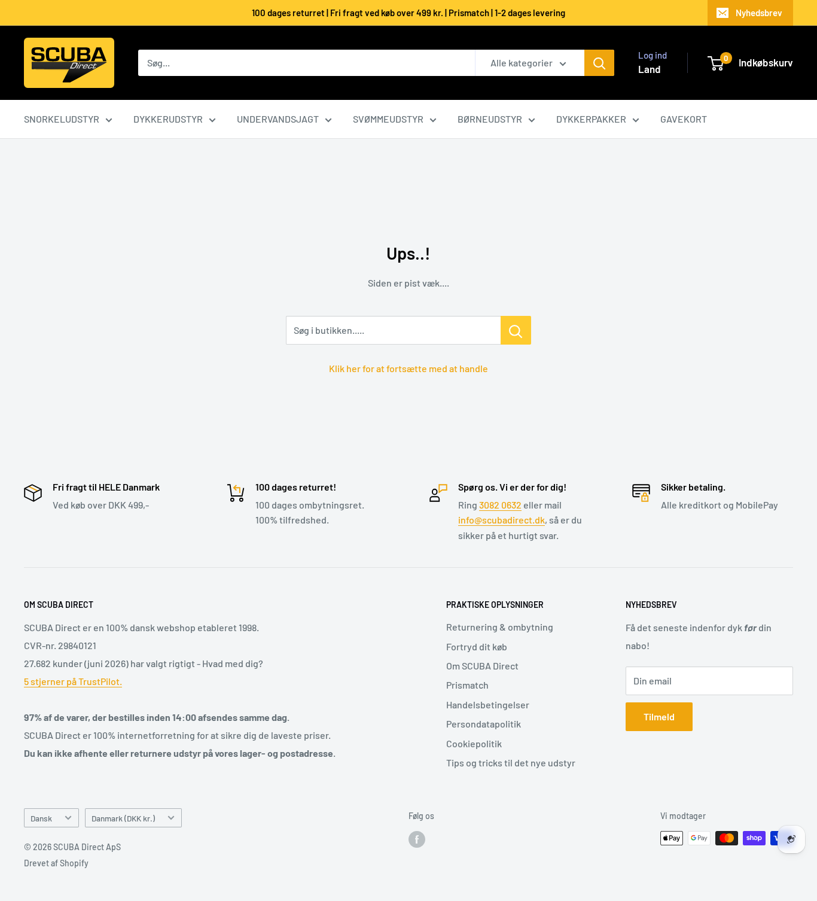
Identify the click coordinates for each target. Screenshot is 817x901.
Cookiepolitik (474, 743)
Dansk (41, 818)
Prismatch (467, 684)
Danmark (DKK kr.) (123, 818)
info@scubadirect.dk (501, 519)
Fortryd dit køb (476, 646)
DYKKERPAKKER (591, 118)
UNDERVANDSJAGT (278, 118)
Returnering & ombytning (499, 626)
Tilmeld (659, 716)
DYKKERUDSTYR (168, 118)
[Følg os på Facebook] (416, 839)
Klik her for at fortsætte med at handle (408, 368)
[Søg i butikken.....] (516, 330)
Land (649, 69)
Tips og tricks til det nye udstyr (510, 762)
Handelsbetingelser (487, 704)
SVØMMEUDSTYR (388, 118)
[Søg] (599, 63)
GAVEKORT (683, 118)
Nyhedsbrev (759, 12)
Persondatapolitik (483, 723)
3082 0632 (500, 504)
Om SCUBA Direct (482, 665)
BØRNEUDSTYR (490, 118)
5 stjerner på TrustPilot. (73, 681)
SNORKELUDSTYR (61, 118)
